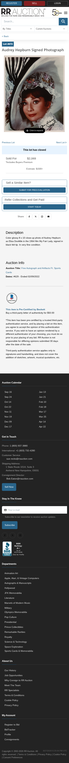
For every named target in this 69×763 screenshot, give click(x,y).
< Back (5, 36)
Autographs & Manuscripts (17, 583)
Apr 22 (42, 426)
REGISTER (11, 3)
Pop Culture (10, 617)
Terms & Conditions (14, 695)
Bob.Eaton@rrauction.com (19, 478)
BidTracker (9, 729)
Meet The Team (12, 685)
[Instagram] (42, 216)
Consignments (11, 739)
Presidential (10, 622)
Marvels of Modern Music (17, 603)
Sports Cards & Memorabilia (18, 651)
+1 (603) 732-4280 (25, 450)
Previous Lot (8, 142)
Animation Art (11, 573)
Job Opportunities (13, 675)
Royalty (8, 637)
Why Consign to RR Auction (18, 680)
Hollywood (9, 588)
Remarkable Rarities (14, 632)
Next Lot (60, 142)
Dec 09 (8, 421)
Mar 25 (42, 416)
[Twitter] (36, 216)
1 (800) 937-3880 (19, 445)
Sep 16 (8, 392)
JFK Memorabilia (13, 593)
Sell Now (9, 487)
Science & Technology (15, 641)
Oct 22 (7, 407)
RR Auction (29, 751)
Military (8, 608)
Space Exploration (13, 646)
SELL (34, 3)
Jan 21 (42, 397)
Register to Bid (11, 724)
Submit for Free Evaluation (34, 190)
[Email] (48, 216)
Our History (10, 670)
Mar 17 (42, 411)
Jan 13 (42, 392)
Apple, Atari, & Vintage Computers (21, 578)
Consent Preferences (13, 757)
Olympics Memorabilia (15, 612)
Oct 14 (7, 402)
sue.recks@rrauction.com (19, 458)
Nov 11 (8, 411)
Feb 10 (42, 402)
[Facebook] (29, 216)
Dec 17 (8, 426)
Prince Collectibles (13, 627)
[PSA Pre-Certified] (12, 298)
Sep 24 (8, 397)
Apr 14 (42, 421)
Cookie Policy (11, 700)
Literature (9, 598)
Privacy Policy (11, 705)
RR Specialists (11, 690)
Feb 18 (42, 407)
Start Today (34, 207)
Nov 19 (8, 416)
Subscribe (10, 525)
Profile (7, 734)
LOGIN (57, 3)
